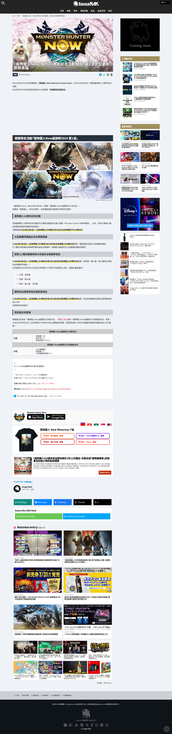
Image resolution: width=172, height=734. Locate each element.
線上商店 (64, 319)
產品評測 (101, 10)
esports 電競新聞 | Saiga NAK (86, 719)
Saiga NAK (86, 4)
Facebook (62, 501)
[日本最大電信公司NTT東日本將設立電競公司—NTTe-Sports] (150, 135)
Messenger (42, 501)
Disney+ (109, 682)
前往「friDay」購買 (88, 441)
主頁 (62, 10)
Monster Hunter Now (36, 411)
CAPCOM (19, 480)
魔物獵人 (29, 480)
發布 (75, 10)
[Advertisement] (62, 114)
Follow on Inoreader (76, 515)
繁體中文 (164, 2)
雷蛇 (100, 682)
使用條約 (46, 694)
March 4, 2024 (56, 395)
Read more (104, 471)
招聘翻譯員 (67, 694)
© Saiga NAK (86, 728)
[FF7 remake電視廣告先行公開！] (150, 157)
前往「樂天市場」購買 (54, 441)
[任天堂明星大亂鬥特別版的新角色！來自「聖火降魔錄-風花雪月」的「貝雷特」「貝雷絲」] (130, 135)
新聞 (69, 10)
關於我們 (26, 694)
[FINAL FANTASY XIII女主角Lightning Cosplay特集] (150, 179)
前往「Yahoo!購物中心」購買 (92, 435)
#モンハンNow (48, 382)
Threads (81, 501)
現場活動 (84, 10)
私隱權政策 (56, 694)
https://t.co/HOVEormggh (36, 387)
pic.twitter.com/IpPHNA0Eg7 (59, 387)
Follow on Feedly (26, 515)
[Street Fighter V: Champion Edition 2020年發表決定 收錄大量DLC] (130, 157)
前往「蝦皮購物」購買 (54, 435)
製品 (93, 10)
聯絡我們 (36, 694)
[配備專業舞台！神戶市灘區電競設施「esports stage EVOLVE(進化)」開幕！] (130, 179)
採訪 (110, 10)
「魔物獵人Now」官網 (106, 200)
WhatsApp (22, 501)
